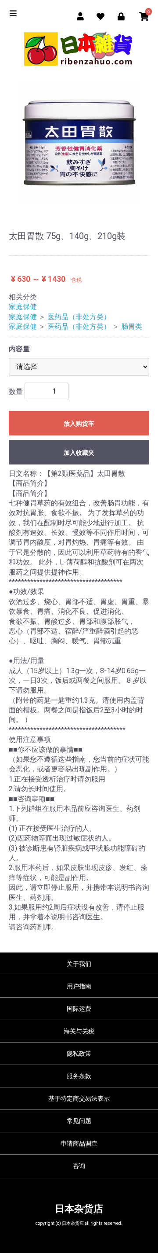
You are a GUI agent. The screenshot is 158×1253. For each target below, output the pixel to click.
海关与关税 (79, 1031)
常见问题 (79, 1120)
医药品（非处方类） (79, 317)
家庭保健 (23, 306)
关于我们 (79, 963)
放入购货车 (79, 423)
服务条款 (79, 1076)
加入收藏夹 (79, 452)
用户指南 (79, 986)
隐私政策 (79, 1053)
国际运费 (79, 1008)
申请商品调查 (79, 1143)
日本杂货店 (79, 1208)
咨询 (79, 1165)
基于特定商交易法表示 (79, 1098)
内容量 (19, 349)
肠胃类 (131, 326)
